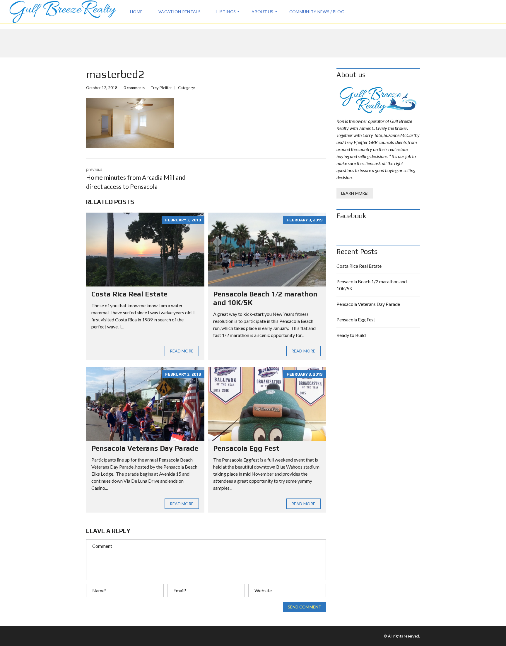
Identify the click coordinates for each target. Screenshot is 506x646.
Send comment (304, 606)
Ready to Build (351, 335)
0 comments (134, 87)
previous (136, 178)
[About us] (378, 100)
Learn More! (355, 193)
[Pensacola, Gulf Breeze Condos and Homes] (62, 11)
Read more (182, 350)
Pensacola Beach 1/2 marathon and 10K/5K (371, 285)
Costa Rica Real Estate (129, 294)
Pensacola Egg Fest (246, 448)
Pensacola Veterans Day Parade (144, 448)
